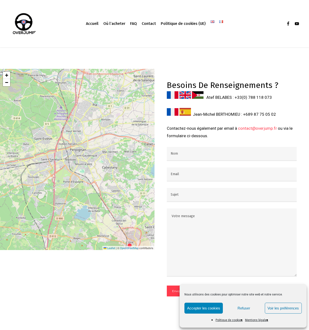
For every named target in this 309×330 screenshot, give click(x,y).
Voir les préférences (283, 308)
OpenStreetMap (129, 248)
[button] (130, 245)
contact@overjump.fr (257, 128)
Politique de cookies (229, 320)
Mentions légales (256, 320)
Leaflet (110, 248)
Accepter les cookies (203, 308)
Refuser (244, 308)
